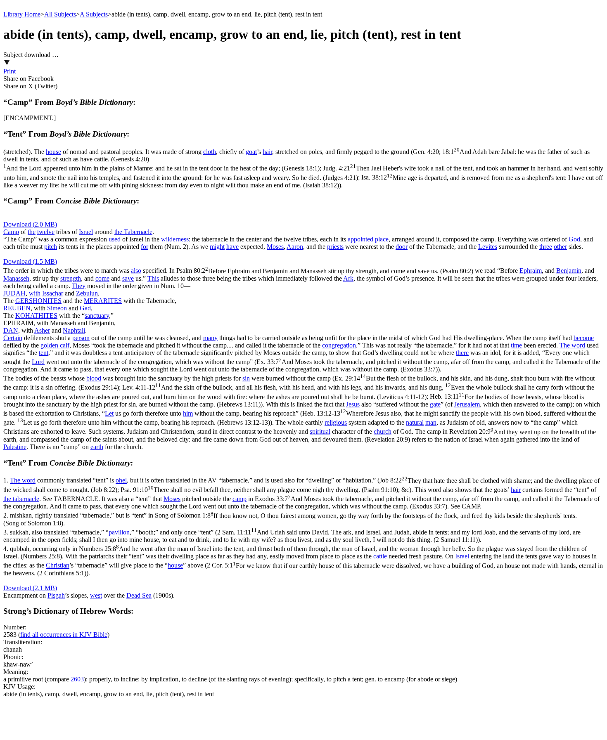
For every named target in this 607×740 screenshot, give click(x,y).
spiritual (320, 431)
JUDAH (14, 293)
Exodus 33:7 (301, 502)
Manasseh (16, 278)
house (53, 151)
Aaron (295, 246)
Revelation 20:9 (299, 435)
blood (93, 378)
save (128, 278)
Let (109, 413)
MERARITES (103, 300)
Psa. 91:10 (259, 489)
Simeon (57, 308)
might (217, 246)
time (516, 345)
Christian (57, 565)
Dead (134, 595)
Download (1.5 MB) (30, 261)
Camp (11, 231)
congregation (339, 345)
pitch (50, 246)
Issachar (52, 293)
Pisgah (56, 595)
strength (70, 278)
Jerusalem (467, 404)
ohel (121, 480)
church (382, 431)
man (430, 422)
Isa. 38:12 (303, 181)
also (136, 270)
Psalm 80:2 (324, 270)
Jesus (353, 404)
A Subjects (94, 14)
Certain (12, 337)
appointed (360, 239)
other (560, 246)
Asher (42, 330)
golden (50, 345)
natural (415, 422)
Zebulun (87, 293)
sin (246, 378)
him (188, 413)
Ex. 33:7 (301, 365)
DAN (10, 330)
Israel (86, 231)
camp (239, 498)
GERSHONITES (38, 300)
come (102, 278)
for (144, 246)
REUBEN (17, 308)
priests (335, 246)
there (462, 352)
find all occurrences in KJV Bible (63, 634)
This (153, 278)
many (210, 337)
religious (336, 422)
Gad (85, 308)
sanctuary (97, 315)
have (232, 246)
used (115, 239)
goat (251, 151)
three (545, 246)
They (78, 285)
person (81, 337)
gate (435, 404)
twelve (46, 231)
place (382, 239)
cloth (209, 151)
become (584, 337)
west (96, 595)
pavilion (119, 532)
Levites (487, 246)
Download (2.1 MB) (30, 587)
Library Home (21, 14)
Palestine (14, 446)
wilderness (175, 239)
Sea (147, 595)
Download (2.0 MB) (30, 224)
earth (96, 446)
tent (43, 352)
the (32, 231)
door (402, 246)
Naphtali (74, 330)
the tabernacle (21, 498)
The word (572, 345)
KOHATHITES (36, 315)
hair (267, 151)
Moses (275, 246)
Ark (348, 278)
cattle (380, 556)
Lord (38, 361)
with (34, 293)
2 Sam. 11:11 (292, 536)
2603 (77, 679)
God (574, 239)
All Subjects (60, 14)
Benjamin (568, 270)
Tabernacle (138, 231)
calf (64, 345)
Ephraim (530, 270)
